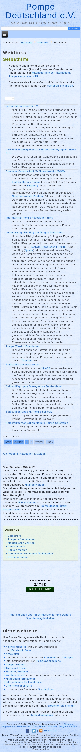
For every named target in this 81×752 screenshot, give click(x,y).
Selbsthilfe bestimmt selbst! (23, 364)
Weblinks (43, 42)
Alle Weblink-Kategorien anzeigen (24, 453)
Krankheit (50, 657)
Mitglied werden (68, 726)
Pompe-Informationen (21, 539)
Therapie (27, 360)
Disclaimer (40, 726)
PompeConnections (48, 661)
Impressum (8, 726)
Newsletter (12, 654)
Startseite (26, 42)
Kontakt (52, 726)
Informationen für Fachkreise (24, 682)
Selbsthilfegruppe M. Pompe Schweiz (29, 411)
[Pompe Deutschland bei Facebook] (27, 730)
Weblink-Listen (15, 675)
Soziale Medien (17, 550)
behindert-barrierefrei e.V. (22, 106)
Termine (11, 671)
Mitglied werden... (36, 484)
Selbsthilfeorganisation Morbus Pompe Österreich (37, 423)
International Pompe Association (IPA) (29, 217)
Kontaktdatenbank (41, 715)
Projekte (22, 671)
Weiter (39, 442)
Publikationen (16, 546)
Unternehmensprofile (19, 685)
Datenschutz (24, 726)
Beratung (32, 185)
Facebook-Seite (21, 650)
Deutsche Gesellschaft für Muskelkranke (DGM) (35, 171)
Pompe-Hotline (15, 664)
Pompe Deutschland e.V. (40, 11)
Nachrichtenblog (16, 647)
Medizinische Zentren (21, 543)
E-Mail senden (27, 502)
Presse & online (18, 557)
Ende (50, 442)
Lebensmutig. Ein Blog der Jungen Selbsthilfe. (35, 232)
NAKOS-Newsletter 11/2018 (48, 247)
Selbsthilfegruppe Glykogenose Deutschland (34, 386)
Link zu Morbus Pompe (26, 182)
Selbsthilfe (14, 536)
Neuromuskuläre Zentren (27, 196)
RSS (46, 730)
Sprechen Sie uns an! (61, 705)
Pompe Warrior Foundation (23, 346)
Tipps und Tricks (16, 668)
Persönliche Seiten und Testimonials (31, 553)
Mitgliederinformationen (21, 678)
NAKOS (45, 368)
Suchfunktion (46, 689)
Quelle (29, 250)
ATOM (53, 730)
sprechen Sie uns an (60, 85)
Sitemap (68, 724)
